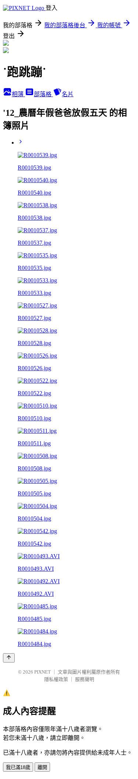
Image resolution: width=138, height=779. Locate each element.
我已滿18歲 (18, 767)
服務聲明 (84, 679)
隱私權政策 (56, 679)
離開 (42, 767)
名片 (68, 94)
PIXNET (42, 672)
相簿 (18, 94)
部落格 (43, 94)
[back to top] (9, 658)
